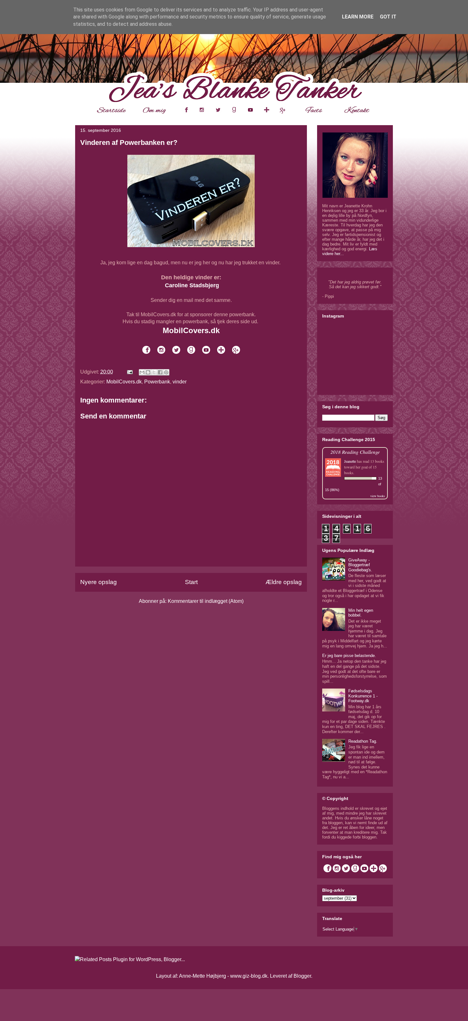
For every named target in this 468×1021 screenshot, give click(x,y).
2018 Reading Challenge (355, 451)
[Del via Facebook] (160, 372)
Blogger (302, 976)
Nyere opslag (98, 582)
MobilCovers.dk (124, 381)
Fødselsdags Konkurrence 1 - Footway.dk (363, 696)
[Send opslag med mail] (129, 372)
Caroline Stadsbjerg (192, 285)
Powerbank (157, 381)
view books (377, 496)
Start (191, 582)
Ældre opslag (284, 582)
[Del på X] (154, 372)
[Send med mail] (142, 372)
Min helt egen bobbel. (360, 613)
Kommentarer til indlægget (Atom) (206, 601)
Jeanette (350, 461)
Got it (388, 17)
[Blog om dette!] (148, 372)
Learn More (357, 17)
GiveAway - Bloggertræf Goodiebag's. (360, 565)
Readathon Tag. (362, 741)
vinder (180, 381)
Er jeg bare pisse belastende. (349, 655)
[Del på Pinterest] (166, 372)
